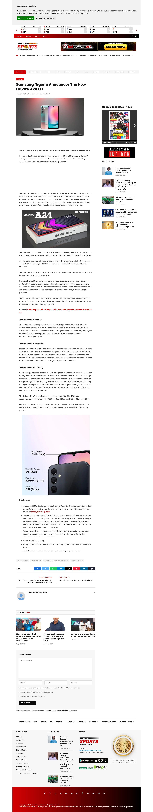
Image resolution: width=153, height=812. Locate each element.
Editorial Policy (21, 760)
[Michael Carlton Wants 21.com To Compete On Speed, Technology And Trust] (55, 624)
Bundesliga (120, 72)
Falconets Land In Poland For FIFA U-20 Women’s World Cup (125, 199)
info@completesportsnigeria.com (90, 750)
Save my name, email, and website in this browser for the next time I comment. (50, 688)
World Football (69, 55)
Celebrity (20, 79)
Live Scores (20, 72)
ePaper (37, 36)
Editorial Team (21, 750)
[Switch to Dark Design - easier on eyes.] (132, 36)
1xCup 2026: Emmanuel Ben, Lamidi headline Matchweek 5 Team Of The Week (126, 212)
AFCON (68, 72)
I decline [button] (30, 18)
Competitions (94, 55)
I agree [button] (20, 18)
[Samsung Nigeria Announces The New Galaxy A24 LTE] (50, 135)
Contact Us (20, 740)
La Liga (96, 72)
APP (44, 36)
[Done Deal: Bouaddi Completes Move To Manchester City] (108, 171)
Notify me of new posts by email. (33, 696)
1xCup (49, 72)
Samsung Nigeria (77, 561)
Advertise (19, 743)
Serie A (107, 72)
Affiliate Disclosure (23, 767)
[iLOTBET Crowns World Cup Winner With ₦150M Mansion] (83, 624)
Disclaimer (20, 753)
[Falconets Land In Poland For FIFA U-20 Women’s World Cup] (108, 200)
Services (28, 36)
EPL (86, 72)
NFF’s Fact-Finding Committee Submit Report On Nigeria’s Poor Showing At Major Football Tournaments (125, 185)
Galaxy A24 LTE (36, 561)
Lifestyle (82, 722)
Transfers (82, 55)
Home (22, 55)
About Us (19, 737)
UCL (78, 72)
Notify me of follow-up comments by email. (37, 692)
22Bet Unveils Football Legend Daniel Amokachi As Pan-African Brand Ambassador (28, 637)
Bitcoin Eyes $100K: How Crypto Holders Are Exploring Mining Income (124, 224)
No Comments (34, 94)
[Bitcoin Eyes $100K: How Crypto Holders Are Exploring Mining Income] (108, 225)
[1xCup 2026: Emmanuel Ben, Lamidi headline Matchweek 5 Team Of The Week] (108, 213)
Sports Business (109, 722)
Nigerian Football (34, 55)
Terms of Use (21, 747)
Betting (19, 36)
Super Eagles (36, 72)
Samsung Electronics (60, 561)
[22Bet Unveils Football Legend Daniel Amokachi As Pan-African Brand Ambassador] (28, 624)
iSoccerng (93, 722)
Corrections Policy (22, 763)
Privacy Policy (21, 757)
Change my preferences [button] (45, 18)
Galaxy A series (22, 561)
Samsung (47, 561)
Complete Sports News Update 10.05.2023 (76, 580)
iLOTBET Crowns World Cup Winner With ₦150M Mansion (83, 635)
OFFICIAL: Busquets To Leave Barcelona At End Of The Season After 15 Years (35, 581)
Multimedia (115, 55)
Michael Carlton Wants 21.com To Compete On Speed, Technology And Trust (53, 637)
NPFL (58, 72)
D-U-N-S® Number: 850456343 (27, 773)
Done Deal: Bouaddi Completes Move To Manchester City (123, 170)
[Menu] (17, 55)
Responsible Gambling (24, 770)
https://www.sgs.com (40, 512)
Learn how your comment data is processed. (61, 711)
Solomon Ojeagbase (38, 592)
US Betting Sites (127, 722)
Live (105, 55)
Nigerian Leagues (51, 55)
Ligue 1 (132, 72)
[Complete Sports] (28, 46)
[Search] (135, 36)
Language (127, 55)
